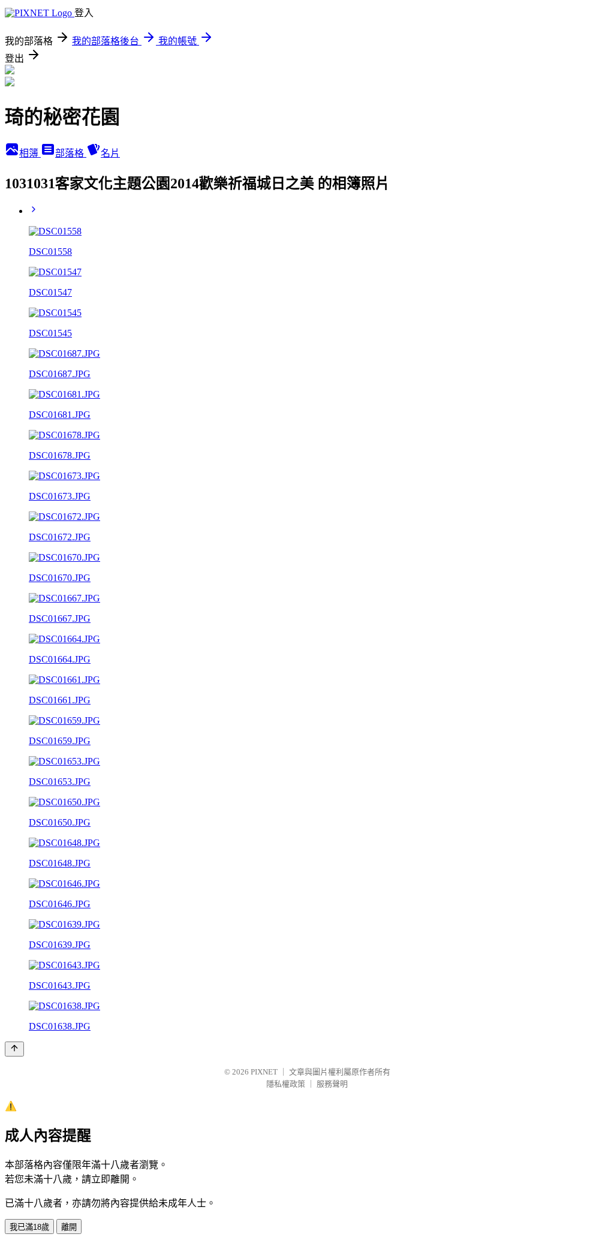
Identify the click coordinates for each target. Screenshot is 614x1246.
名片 (110, 153)
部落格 (70, 153)
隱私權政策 (285, 1083)
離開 (69, 1227)
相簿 (30, 153)
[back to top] (14, 1049)
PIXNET (264, 1071)
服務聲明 (332, 1083)
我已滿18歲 (29, 1227)
